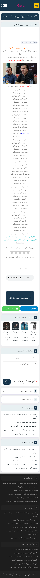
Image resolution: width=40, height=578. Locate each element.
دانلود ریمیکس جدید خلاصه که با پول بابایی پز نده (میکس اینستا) (20, 514)
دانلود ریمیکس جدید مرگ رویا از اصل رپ (25, 520)
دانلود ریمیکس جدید (27, 391)
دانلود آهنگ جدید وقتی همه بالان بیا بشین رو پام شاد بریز (20, 501)
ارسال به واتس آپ (9, 308)
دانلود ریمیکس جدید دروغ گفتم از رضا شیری (24, 538)
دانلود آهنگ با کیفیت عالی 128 (18, 298)
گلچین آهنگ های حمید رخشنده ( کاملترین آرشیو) (23, 556)
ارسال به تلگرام (28, 308)
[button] (36, 5)
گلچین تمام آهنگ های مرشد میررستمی (25, 553)
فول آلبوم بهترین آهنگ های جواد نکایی (26, 564)
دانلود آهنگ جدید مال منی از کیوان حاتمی (23, 426)
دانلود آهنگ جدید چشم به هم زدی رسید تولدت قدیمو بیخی (19, 416)
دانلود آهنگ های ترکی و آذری (29, 42)
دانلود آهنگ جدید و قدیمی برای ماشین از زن (24, 549)
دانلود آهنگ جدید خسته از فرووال (25, 422)
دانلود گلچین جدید (27, 399)
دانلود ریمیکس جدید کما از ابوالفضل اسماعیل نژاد (22, 523)
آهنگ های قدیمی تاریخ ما (14, 60)
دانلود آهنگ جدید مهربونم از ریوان (25, 434)
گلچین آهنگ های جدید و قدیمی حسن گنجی (24, 560)
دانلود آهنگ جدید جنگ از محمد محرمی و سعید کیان (20, 430)
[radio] (28, 252)
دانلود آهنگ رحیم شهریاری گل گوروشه (24, 25)
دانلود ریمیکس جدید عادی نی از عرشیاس (25, 527)
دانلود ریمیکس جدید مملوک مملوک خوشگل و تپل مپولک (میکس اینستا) (20, 532)
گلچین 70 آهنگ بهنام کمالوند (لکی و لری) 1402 (23, 567)
